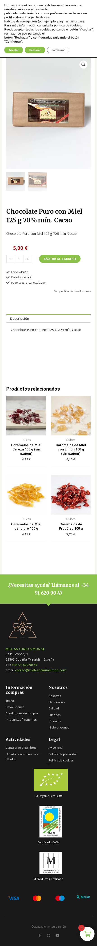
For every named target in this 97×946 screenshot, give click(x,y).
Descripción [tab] (19, 318)
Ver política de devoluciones (72, 291)
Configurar (58, 50)
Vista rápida (26, 431)
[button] (83, 65)
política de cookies (67, 25)
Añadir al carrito (60, 259)
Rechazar (35, 50)
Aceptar (13, 50)
